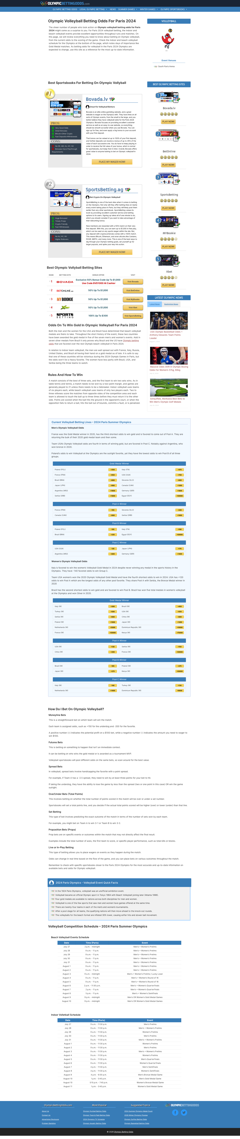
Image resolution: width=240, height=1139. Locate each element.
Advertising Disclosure (50, 1119)
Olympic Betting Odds (123, 1132)
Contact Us (46, 1115)
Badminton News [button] (171, 304)
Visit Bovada (133, 281)
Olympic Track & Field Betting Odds (96, 1115)
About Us (45, 1111)
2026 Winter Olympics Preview (136, 1115)
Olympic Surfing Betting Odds (135, 1119)
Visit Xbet (133, 307)
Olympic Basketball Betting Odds (136, 1123)
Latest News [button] (155, 304)
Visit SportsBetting (133, 316)
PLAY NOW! (168, 121)
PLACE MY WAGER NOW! (112, 161)
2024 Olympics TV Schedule (94, 1119)
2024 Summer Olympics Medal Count (138, 1111)
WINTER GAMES (147, 9)
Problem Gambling (49, 1123)
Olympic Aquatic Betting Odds (94, 1123)
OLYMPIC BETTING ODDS (65, 9)
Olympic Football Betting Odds (94, 1111)
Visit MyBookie (133, 299)
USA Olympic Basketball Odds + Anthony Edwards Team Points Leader (166, 335)
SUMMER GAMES (126, 9)
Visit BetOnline (133, 290)
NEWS (113, 9)
